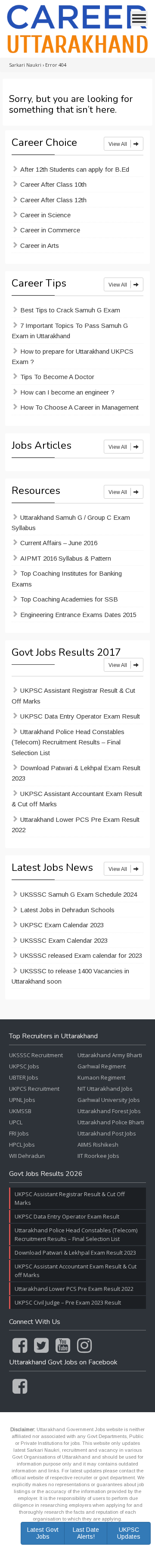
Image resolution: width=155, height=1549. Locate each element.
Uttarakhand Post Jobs (107, 1133)
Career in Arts (39, 245)
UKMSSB (20, 1111)
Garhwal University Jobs (109, 1100)
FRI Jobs (19, 1133)
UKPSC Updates (128, 1533)
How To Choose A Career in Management (79, 407)
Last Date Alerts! (86, 1533)
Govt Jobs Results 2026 (46, 1174)
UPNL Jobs (22, 1100)
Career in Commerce (50, 230)
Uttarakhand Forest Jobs (109, 1111)
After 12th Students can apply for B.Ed (74, 169)
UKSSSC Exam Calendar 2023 (64, 940)
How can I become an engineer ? (67, 392)
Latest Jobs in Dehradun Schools (67, 909)
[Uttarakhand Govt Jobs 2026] (77, 29)
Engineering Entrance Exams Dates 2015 (78, 614)
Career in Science (45, 215)
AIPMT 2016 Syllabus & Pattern (65, 558)
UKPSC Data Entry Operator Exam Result (80, 716)
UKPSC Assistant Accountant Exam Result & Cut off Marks (77, 799)
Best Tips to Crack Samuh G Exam (70, 310)
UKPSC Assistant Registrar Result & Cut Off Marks (73, 695)
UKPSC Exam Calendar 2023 (62, 925)
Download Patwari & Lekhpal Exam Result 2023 (76, 773)
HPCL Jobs (22, 1144)
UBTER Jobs (23, 1077)
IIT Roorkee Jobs (98, 1156)
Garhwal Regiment (102, 1066)
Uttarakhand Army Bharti (110, 1055)
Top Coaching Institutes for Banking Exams (67, 578)
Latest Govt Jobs (43, 1533)
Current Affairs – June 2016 (58, 542)
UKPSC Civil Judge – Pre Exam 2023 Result (68, 1302)
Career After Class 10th (53, 184)
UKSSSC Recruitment (36, 1055)
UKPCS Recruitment (34, 1088)
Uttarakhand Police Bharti (111, 1122)
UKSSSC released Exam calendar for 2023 (81, 955)
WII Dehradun (27, 1156)
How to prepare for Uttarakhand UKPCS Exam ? (72, 356)
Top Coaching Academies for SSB (69, 599)
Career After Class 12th (53, 200)
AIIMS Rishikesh (98, 1144)
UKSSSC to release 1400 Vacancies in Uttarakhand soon (70, 976)
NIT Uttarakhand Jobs (105, 1088)
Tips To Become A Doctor (57, 376)
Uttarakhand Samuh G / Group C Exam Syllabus (71, 522)
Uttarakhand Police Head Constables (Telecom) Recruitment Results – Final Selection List (68, 742)
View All (118, 144)
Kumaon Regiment (101, 1077)
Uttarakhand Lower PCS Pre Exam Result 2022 (76, 824)
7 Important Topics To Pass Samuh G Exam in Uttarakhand (70, 330)
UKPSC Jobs (24, 1066)
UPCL (15, 1122)
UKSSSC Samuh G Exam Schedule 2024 (78, 894)
